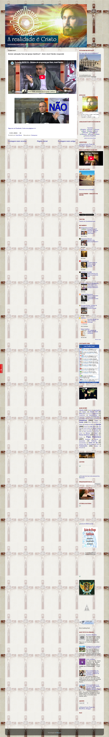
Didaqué (97, 418)
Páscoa (96, 439)
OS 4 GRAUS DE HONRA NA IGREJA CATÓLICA (93, 332)
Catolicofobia (93, 415)
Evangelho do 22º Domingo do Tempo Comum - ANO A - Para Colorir (93, 231)
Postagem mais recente (17, 141)
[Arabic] (97, 134)
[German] (96, 129)
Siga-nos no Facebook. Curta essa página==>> (22, 128)
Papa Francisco (93, 437)
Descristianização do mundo (86, 418)
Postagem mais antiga (66, 141)
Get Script (84, 382)
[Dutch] (96, 131)
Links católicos (90, 659)
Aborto (81, 410)
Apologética (97, 410)
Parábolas (87, 439)
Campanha (87, 413)
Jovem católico (87, 428)
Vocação (81, 447)
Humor (81, 424)
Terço (97, 444)
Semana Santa (83, 444)
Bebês (84, 412)
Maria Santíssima (88, 431)
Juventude (84, 429)
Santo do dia (93, 442)
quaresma (82, 441)
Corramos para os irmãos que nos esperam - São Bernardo (92, 264)
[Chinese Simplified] (90, 135)
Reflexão (94, 441)
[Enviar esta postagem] (20, 133)
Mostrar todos (98, 339)
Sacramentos (82, 442)
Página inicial (42, 141)
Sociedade (91, 444)
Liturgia (96, 430)
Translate (90, 128)
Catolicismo (82, 415)
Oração (80, 437)
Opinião (96, 435)
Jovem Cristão (96, 428)
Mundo (80, 433)
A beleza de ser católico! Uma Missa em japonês (93, 647)
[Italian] (90, 131)
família (81, 422)
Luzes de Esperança (87, 294)
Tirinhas (96, 446)
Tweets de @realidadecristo (87, 221)
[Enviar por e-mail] (10, 133)
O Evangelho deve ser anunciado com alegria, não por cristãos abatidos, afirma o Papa (93, 687)
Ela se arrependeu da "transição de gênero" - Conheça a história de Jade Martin (93, 673)
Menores (83, 250)
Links (90, 430)
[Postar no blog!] (12, 133)
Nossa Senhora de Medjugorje (90, 283)
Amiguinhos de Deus (87, 227)
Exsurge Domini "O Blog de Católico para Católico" (89, 306)
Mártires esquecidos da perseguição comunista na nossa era (93, 298)
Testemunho (83, 446)
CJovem (83, 318)
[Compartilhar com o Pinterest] (16, 133)
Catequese (34, 135)
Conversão (81, 416)
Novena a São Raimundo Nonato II (93, 241)
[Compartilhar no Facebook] (15, 133)
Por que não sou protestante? (89, 53)
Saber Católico (85, 329)
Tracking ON (94, 382)
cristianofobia (96, 416)
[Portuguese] (93, 132)
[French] (90, 129)
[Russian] (85, 132)
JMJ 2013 (93, 426)
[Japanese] (84, 134)
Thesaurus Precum (86, 239)
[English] (83, 129)
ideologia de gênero (89, 424)
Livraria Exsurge (92, 308)
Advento (90, 410)
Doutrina (83, 420)
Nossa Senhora (84, 435)
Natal (96, 433)
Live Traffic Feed (89, 346)
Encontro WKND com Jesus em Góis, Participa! (93, 321)
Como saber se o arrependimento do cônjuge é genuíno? (93, 286)
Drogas (96, 420)
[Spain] (84, 131)
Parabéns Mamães (91, 635)
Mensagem (96, 431)
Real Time (89, 382)
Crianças (88, 416)
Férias (89, 422)
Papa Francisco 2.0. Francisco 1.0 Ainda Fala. (93, 275)
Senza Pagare (85, 261)
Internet (86, 426)
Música (88, 433)
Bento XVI (94, 412)
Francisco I (96, 422)
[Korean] (91, 134)
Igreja (98, 424)
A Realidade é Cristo (90, 353)
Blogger (58, 732)
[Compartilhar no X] (13, 133)
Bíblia (81, 413)
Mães (80, 431)
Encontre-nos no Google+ (86, 189)
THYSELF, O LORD (86, 272)
